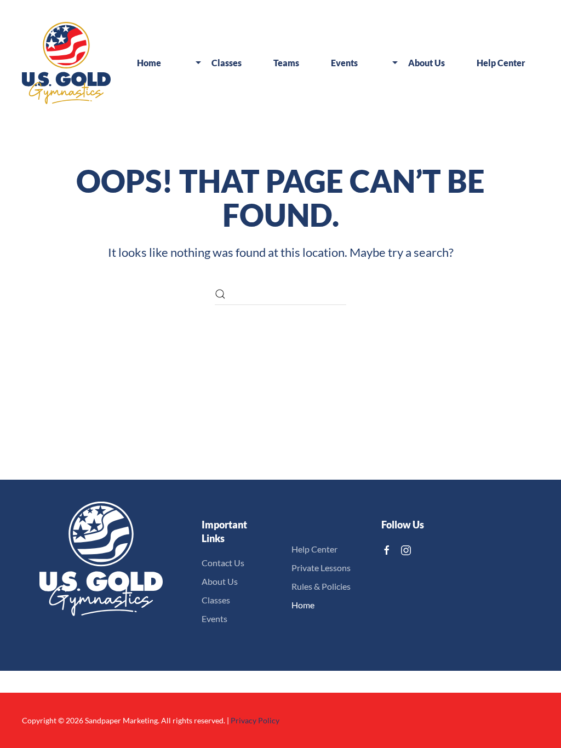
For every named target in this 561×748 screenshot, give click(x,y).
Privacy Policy (255, 720)
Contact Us (223, 562)
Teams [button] (286, 62)
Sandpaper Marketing (121, 720)
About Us (220, 581)
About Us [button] (426, 62)
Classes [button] (226, 62)
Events (214, 618)
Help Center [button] (501, 62)
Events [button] (344, 62)
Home (149, 62)
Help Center (314, 549)
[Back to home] (66, 63)
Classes (216, 600)
